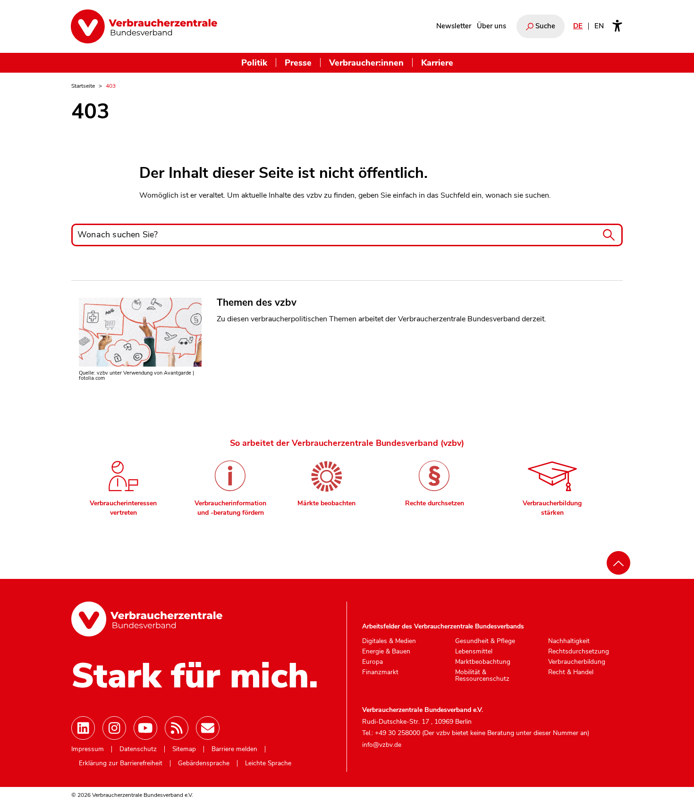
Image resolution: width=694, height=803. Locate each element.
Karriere (437, 62)
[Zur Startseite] (144, 26)
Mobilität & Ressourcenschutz (482, 675)
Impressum (87, 749)
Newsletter (453, 26)
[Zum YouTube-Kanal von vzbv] (145, 728)
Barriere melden (234, 749)
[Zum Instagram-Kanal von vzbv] (114, 728)
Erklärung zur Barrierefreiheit (120, 763)
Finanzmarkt (380, 672)
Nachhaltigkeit (569, 641)
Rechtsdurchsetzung (578, 651)
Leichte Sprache (268, 763)
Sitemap (184, 749)
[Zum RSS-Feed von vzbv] (176, 728)
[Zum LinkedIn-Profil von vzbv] (83, 728)
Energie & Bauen (386, 651)
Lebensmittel (473, 651)
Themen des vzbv (256, 302)
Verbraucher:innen (366, 62)
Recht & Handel (570, 672)
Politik (254, 62)
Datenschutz (138, 749)
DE (578, 26)
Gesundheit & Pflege (485, 641)
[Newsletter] (208, 728)
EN (599, 26)
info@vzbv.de (381, 744)
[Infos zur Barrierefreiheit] (617, 26)
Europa (372, 662)
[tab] (123, 485)
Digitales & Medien (389, 641)
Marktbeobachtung (482, 662)
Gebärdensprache (203, 763)
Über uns (491, 26)
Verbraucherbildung (576, 662)
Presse (298, 62)
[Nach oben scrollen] (618, 563)
